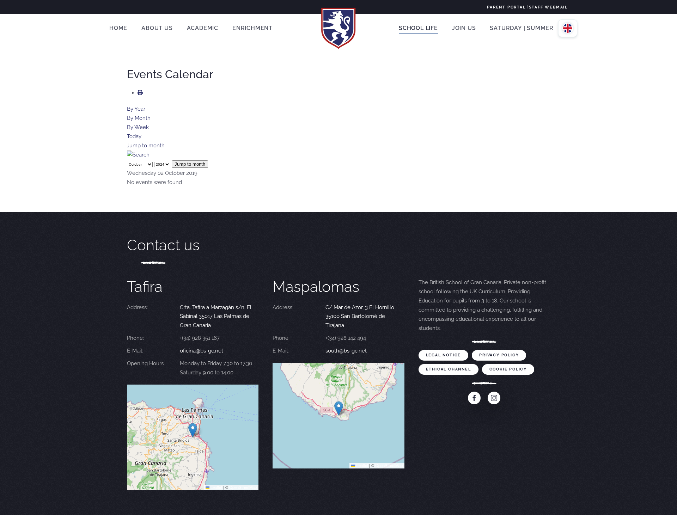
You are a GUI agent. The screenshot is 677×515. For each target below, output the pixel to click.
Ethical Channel (448, 369)
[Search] (138, 155)
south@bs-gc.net (346, 351)
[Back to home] (338, 28)
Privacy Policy (499, 355)
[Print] (140, 93)
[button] (192, 430)
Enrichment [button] (252, 28)
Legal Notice (443, 355)
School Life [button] (418, 28)
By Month (139, 118)
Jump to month (146, 145)
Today (134, 136)
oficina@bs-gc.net (201, 351)
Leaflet (215, 487)
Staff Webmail (548, 7)
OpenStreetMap (243, 487)
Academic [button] (202, 28)
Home (118, 28)
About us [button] (156, 28)
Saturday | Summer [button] (522, 28)
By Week (138, 127)
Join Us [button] (464, 28)
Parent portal (506, 7)
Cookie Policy (508, 369)
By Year (136, 109)
